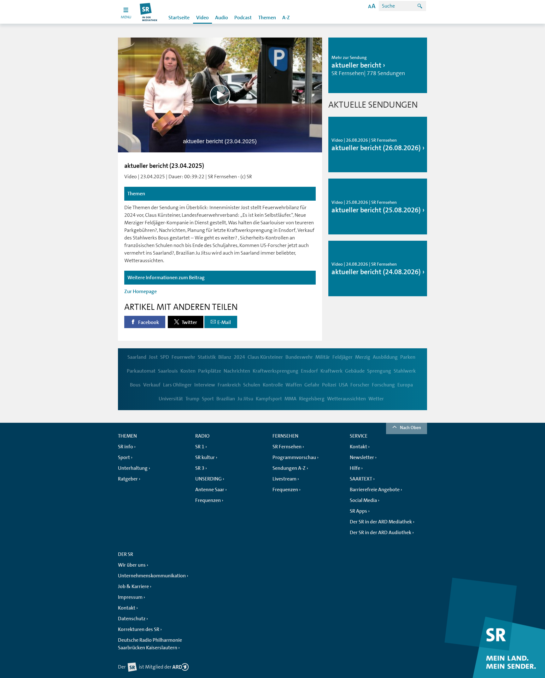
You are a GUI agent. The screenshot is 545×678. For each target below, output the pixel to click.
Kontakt (358, 447)
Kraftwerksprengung (275, 371)
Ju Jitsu (245, 399)
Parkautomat (141, 371)
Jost (153, 357)
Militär (322, 357)
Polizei (329, 385)
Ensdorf (309, 371)
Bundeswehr (299, 357)
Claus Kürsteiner (265, 357)
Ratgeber (128, 479)
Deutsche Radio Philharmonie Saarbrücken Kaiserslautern (150, 644)
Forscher (359, 385)
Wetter (376, 399)
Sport (208, 399)
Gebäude (355, 371)
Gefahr (311, 385)
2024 (239, 357)
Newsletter (362, 457)
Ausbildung (385, 357)
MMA (290, 399)
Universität (171, 399)
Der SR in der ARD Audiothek (380, 532)
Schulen (251, 385)
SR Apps (358, 511)
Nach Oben (410, 427)
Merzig (362, 357)
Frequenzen (208, 500)
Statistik (207, 357)
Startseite (179, 18)
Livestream (284, 479)
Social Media (363, 500)
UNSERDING (208, 479)
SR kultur (205, 457)
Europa (405, 385)
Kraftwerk (331, 371)
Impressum (130, 597)
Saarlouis (168, 371)
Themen (267, 18)
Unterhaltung (133, 468)
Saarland (136, 357)
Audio (221, 18)
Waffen (293, 385)
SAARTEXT (361, 479)
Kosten (188, 371)
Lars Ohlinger (177, 385)
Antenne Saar (209, 489)
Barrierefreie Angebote (375, 489)
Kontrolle (273, 385)
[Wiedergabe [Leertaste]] (220, 95)
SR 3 (199, 468)
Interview (204, 385)
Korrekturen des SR (138, 629)
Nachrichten (237, 371)
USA (343, 385)
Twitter (189, 322)
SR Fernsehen (287, 447)
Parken (407, 357)
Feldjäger (342, 357)
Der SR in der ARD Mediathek (381, 522)
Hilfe (355, 468)
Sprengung (379, 371)
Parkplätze (209, 371)
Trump (192, 399)
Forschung (383, 385)
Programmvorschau (294, 457)
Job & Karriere (133, 586)
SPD (164, 357)
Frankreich (229, 385)
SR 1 (199, 447)
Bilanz (224, 357)
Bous (135, 385)
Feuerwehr (183, 357)
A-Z (286, 18)
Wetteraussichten (346, 399)
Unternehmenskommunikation (152, 576)
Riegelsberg (312, 399)
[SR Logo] (149, 12)
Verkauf (152, 385)
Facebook (148, 322)
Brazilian (225, 399)
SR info (125, 447)
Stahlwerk (405, 371)
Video (202, 18)
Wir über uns (132, 565)
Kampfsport (269, 399)
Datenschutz (131, 619)
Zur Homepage (140, 291)
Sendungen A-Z (289, 468)
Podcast (243, 18)
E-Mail (224, 322)
